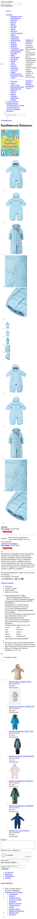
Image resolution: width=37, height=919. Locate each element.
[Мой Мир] (22, 578)
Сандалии (14, 70)
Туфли (13, 77)
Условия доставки (15, 900)
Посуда (13, 92)
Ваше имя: (5, 860)
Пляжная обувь (16, 74)
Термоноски (15, 39)
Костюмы (14, 20)
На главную (9, 872)
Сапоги (13, 64)
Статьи (11, 907)
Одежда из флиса (17, 33)
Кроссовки (14, 68)
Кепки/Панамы (16, 89)
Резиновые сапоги (17, 76)
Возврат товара (14, 909)
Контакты (10, 111)
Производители (14, 905)
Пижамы (14, 46)
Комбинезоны (15, 18)
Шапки (13, 94)
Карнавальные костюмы (16, 52)
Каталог (9, 14)
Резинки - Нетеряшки (15, 97)
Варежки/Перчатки (17, 87)
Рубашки (14, 44)
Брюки (13, 24)
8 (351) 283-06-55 (7, 6)
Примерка (16, 109)
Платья (13, 42)
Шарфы (13, 100)
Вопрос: (4, 840)
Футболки (14, 59)
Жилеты (13, 26)
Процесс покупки (15, 903)
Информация (9, 876)
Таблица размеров (7, 583)
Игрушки (14, 81)
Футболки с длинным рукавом (17, 49)
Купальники (15, 57)
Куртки (13, 22)
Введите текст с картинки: (10, 850)
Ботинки (14, 66)
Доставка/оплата (12, 103)
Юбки (13, 55)
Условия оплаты (12, 105)
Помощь (8, 878)
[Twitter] (18, 578)
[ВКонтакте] (16, 578)
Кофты (13, 35)
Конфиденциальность (16, 911)
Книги (13, 83)
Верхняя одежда (16, 16)
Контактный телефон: (9, 862)
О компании (13, 894)
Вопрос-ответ (14, 913)
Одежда (13, 27)
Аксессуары (15, 85)
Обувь (13, 63)
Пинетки (14, 90)
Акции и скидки (12, 102)
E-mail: (3, 866)
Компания (8, 874)
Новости (12, 896)
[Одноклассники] (20, 578)
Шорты (13, 61)
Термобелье (15, 37)
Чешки (13, 72)
